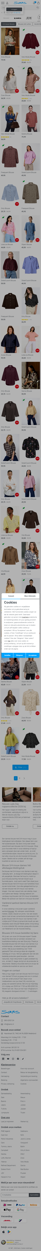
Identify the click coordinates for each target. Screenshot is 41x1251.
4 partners (25, 617)
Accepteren (33, 655)
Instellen (7, 655)
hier (9, 641)
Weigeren (19, 655)
